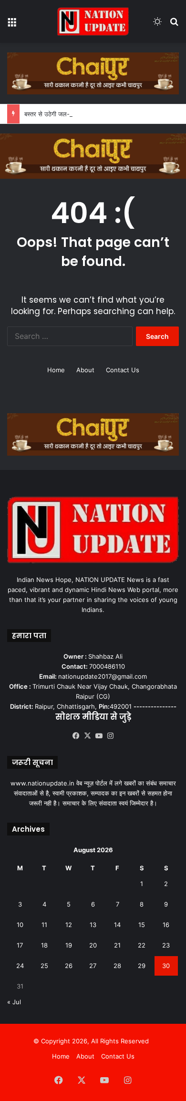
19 (68, 945)
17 (20, 945)
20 (93, 945)
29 (141, 965)
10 (20, 924)
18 (44, 945)
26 (68, 965)
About (85, 370)
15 (141, 924)
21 (117, 945)
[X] (87, 736)
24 (20, 965)
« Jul (14, 1002)
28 (117, 965)
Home (56, 370)
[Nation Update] (93, 21)
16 (166, 924)
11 (44, 924)
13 (93, 924)
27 (92, 965)
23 (166, 945)
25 (44, 965)
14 (117, 924)
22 (141, 945)
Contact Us (122, 370)
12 (68, 924)
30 (166, 965)
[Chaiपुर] (93, 72)
